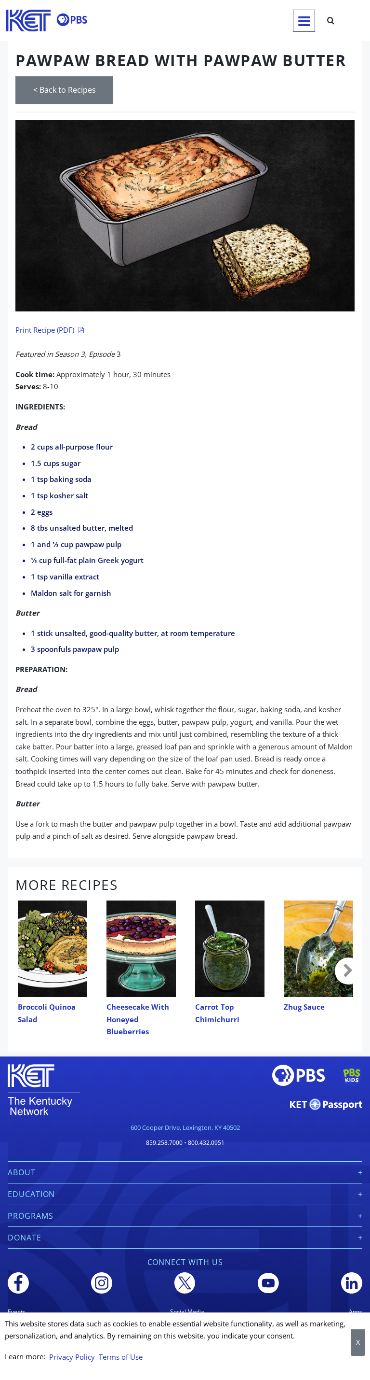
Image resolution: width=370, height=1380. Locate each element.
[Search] (330, 20)
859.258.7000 (164, 1143)
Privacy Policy (72, 1357)
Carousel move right (348, 971)
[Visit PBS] (72, 19)
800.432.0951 (206, 1143)
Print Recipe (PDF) (44, 330)
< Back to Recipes (64, 89)
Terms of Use (121, 1357)
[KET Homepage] (28, 20)
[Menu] (304, 20)
